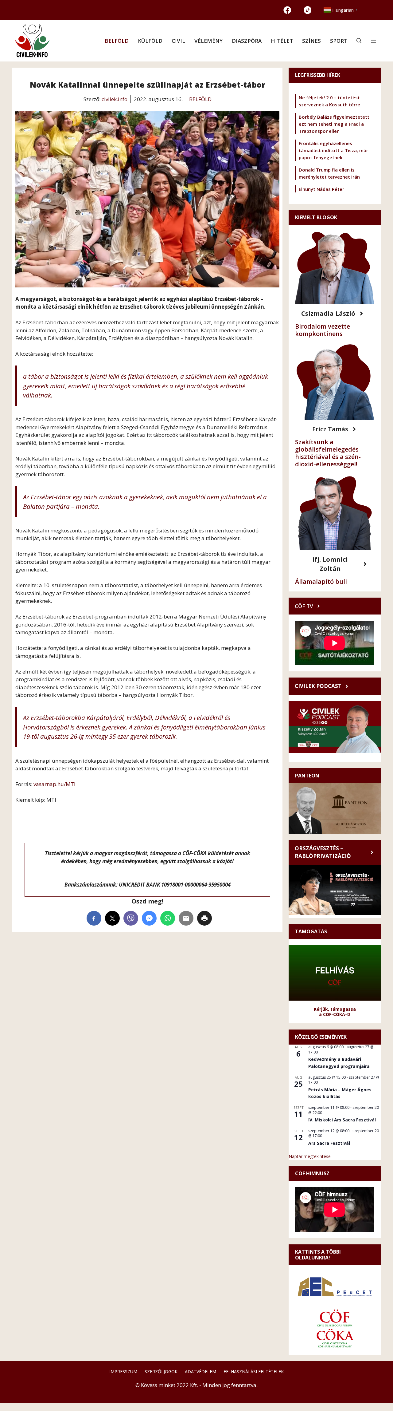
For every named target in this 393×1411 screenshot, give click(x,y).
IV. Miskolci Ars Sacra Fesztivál (342, 1120)
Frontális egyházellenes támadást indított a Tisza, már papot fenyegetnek (333, 150)
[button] (359, 41)
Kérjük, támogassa (335, 1009)
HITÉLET (282, 40)
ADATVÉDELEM (200, 1371)
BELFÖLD (117, 40)
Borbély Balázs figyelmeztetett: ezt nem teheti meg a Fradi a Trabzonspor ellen (335, 124)
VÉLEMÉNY (208, 40)
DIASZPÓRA (247, 40)
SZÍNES (311, 40)
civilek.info (114, 99)
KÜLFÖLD (150, 40)
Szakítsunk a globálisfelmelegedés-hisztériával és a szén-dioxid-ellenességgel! (328, 453)
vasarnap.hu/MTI (54, 784)
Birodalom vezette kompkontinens (322, 330)
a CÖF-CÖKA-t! (334, 1014)
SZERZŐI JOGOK (161, 1371)
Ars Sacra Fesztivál (329, 1143)
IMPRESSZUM (123, 1371)
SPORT (338, 40)
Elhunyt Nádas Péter (321, 189)
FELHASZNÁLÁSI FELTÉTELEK (254, 1371)
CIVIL (178, 40)
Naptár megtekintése (310, 1156)
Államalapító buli (321, 581)
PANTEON (307, 775)
